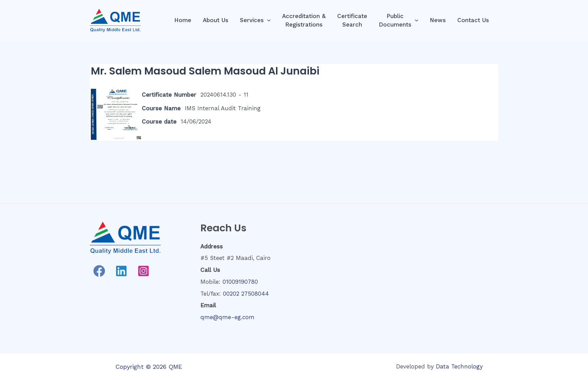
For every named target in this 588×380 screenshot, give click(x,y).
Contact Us (473, 20)
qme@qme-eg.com (227, 317)
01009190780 (240, 281)
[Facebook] (99, 271)
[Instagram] (143, 271)
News (438, 20)
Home (182, 20)
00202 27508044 (246, 293)
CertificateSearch (352, 20)
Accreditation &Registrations (304, 20)
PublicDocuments (395, 20)
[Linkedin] (121, 271)
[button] (267, 20)
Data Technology (459, 366)
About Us (215, 20)
